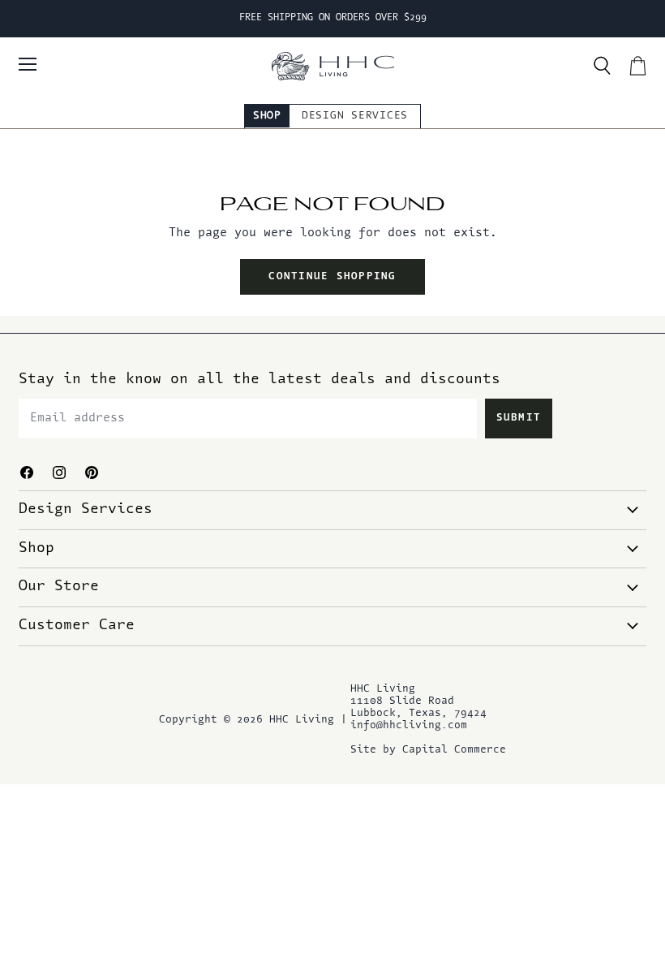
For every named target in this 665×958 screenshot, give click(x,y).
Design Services (355, 115)
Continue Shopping (332, 277)
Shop (267, 115)
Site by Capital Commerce (428, 749)
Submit (519, 418)
